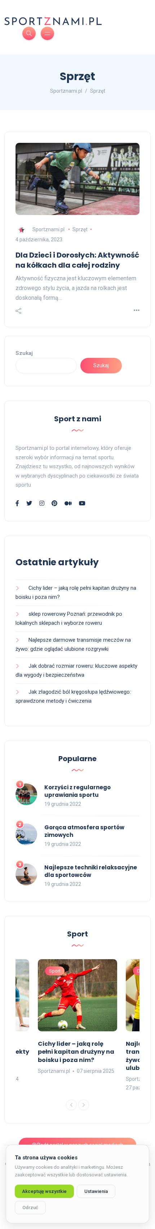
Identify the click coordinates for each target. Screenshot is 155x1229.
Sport (55, 971)
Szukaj (24, 353)
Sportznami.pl (48, 229)
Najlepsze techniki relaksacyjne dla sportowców (90, 871)
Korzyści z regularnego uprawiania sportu (77, 791)
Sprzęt (80, 229)
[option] (77, 1017)
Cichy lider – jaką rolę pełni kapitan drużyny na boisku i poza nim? (76, 1052)
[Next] (83, 1104)
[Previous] (71, 1104)
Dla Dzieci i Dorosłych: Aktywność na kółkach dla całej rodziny (77, 260)
